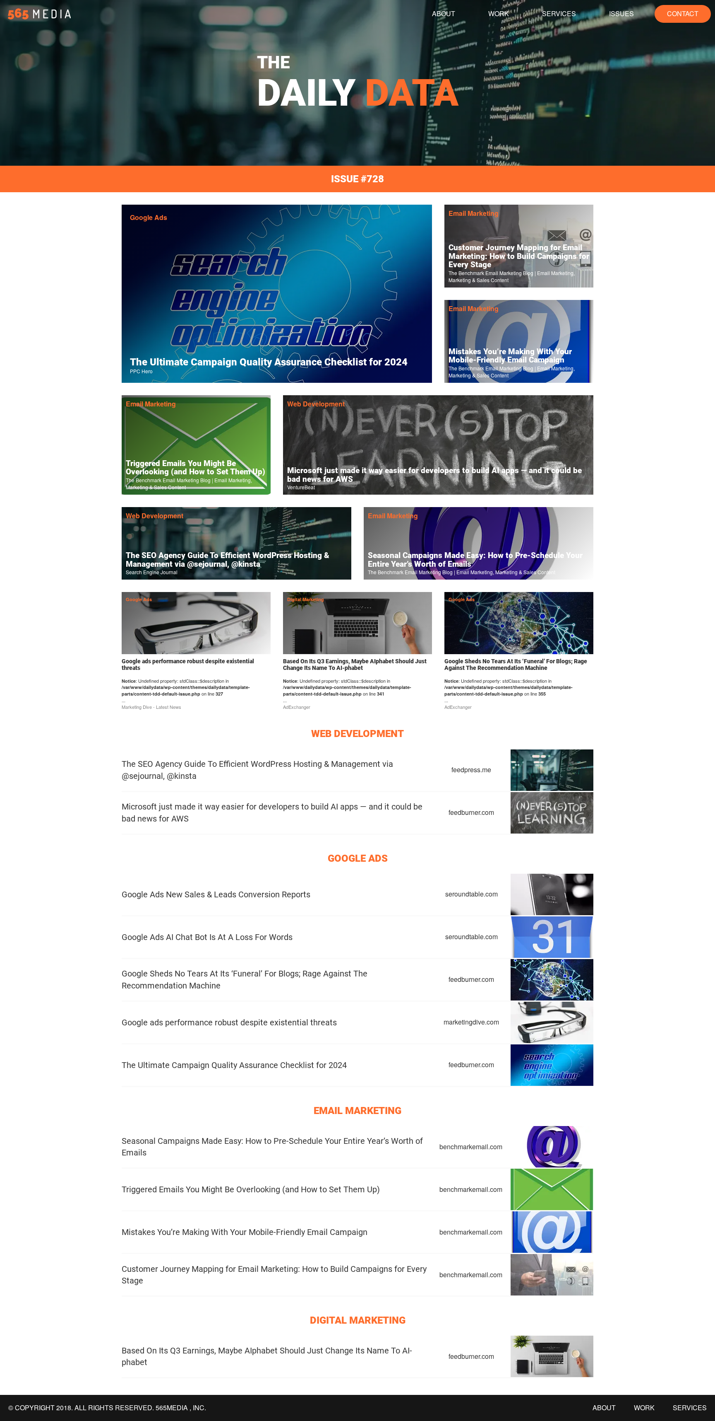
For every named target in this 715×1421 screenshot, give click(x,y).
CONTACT (682, 13)
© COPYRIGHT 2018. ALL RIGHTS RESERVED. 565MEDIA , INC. (107, 1407)
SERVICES (559, 13)
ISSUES (621, 13)
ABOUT (443, 13)
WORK (498, 13)
